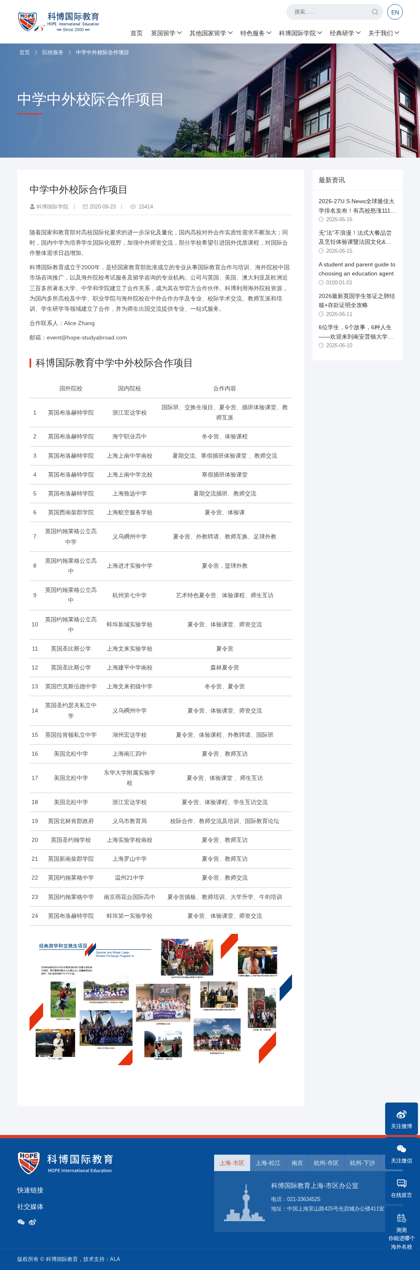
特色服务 (252, 33)
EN (395, 12)
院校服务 (53, 52)
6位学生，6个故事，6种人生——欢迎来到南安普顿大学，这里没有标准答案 (356, 336)
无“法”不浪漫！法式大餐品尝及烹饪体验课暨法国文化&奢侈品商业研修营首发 (355, 241)
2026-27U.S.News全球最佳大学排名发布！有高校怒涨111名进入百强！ (357, 210)
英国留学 (163, 33)
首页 (136, 33)
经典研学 (342, 33)
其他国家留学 (207, 33)
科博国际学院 (297, 33)
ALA (115, 1259)
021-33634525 (303, 1199)
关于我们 (380, 33)
